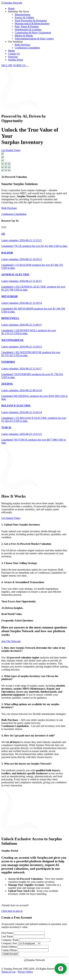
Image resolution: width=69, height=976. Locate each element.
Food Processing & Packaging (31, 20)
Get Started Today (11, 150)
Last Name (7, 936)
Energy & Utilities (24, 17)
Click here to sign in (12, 911)
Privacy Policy (25, 971)
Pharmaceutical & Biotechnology (32, 23)
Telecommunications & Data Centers (34, 38)
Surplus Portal (15, 59)
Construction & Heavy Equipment (33, 32)
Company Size (9, 943)
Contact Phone (9, 950)
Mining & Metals (24, 35)
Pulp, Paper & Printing (27, 26)
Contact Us (14, 53)
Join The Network (11, 641)
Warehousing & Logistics (28, 29)
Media (11, 50)
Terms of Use (8, 971)
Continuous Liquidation (27, 47)
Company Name (10, 940)
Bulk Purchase (22, 44)
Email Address (9, 946)
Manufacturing (22, 14)
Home (11, 8)
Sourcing (13, 56)
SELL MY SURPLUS (13, 65)
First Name (7, 932)
